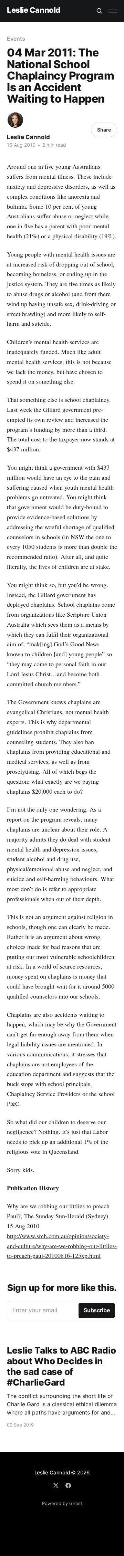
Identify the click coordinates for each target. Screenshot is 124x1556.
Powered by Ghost (62, 1503)
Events (16, 38)
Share (104, 130)
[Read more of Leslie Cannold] (15, 120)
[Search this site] (99, 11)
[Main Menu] (113, 11)
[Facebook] (68, 1485)
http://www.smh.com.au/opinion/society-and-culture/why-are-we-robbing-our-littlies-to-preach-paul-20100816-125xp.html (62, 1246)
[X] (56, 1485)
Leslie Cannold (33, 10)
